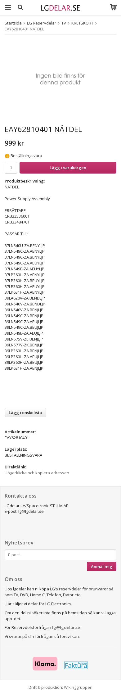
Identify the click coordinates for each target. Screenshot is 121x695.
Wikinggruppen (78, 687)
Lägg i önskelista (25, 412)
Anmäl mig (101, 566)
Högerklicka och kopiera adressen (37, 473)
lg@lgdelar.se (66, 627)
